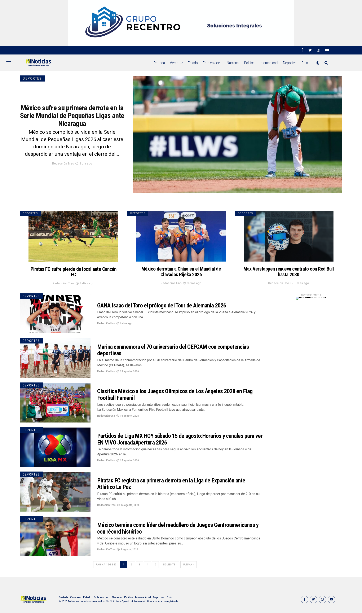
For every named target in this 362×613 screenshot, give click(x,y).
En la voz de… (212, 63)
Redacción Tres (63, 163)
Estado (193, 63)
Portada (159, 63)
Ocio (304, 63)
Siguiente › (170, 564)
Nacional (233, 63)
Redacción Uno (171, 283)
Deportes (289, 63)
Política (249, 63)
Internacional (269, 63)
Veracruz (176, 63)
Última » (188, 564)
